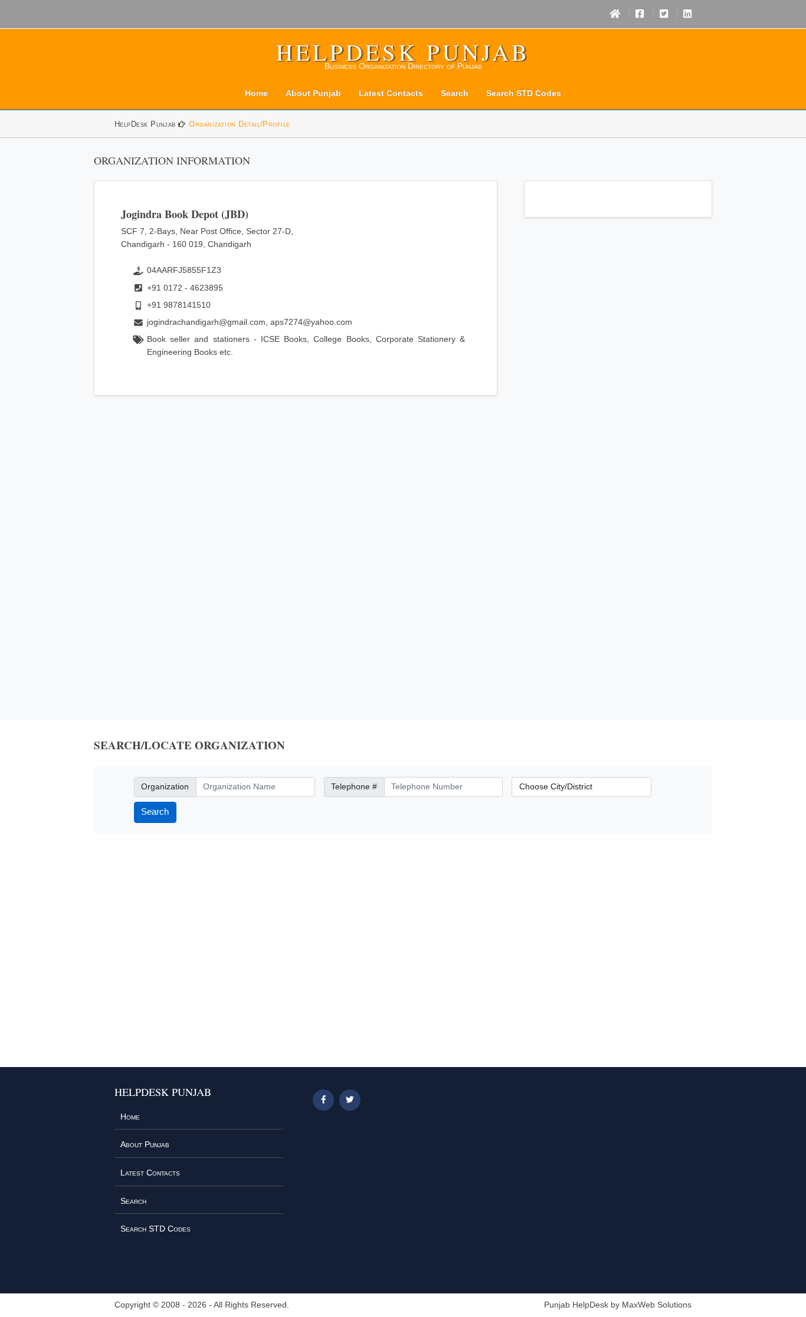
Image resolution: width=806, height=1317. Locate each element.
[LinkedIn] (687, 14)
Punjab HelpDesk (576, 1304)
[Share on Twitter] (350, 1100)
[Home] (615, 14)
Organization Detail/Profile (239, 124)
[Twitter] (664, 14)
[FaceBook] (639, 14)
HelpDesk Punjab (403, 52)
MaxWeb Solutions (657, 1304)
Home (256, 93)
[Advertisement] (295, 543)
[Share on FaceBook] (323, 1100)
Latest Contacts (391, 93)
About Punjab (313, 93)
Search (454, 93)
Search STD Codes (523, 93)
